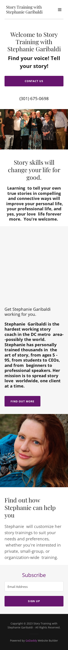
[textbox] (34, 586)
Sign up (34, 601)
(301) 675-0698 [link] (34, 98)
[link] (25, 12)
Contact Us (34, 81)
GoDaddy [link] (31, 640)
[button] (59, 9)
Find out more (22, 401)
